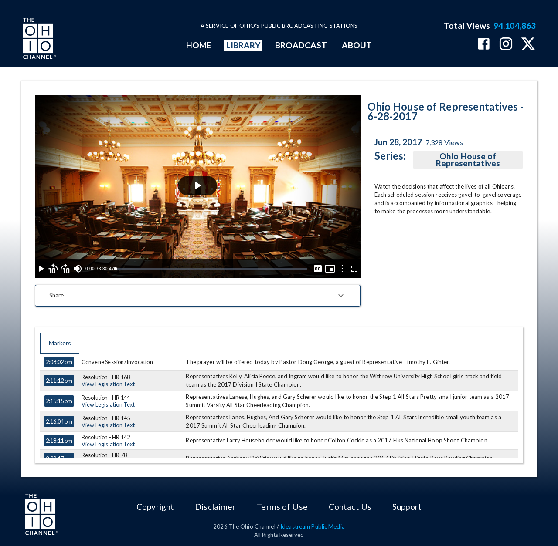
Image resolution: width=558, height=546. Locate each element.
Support (407, 506)
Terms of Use (281, 506)
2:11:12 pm (59, 380)
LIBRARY (243, 45)
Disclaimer (215, 506)
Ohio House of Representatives (468, 159)
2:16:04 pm (59, 421)
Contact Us (350, 506)
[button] (197, 295)
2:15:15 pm (59, 401)
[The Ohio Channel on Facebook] (483, 44)
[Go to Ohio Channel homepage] (38, 39)
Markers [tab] (60, 343)
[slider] (211, 269)
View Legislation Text (108, 384)
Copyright (155, 506)
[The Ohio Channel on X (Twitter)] (528, 44)
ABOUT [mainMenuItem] (357, 45)
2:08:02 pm (59, 361)
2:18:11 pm (59, 440)
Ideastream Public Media (312, 526)
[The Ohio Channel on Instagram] (506, 44)
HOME (198, 45)
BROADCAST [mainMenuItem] (301, 45)
